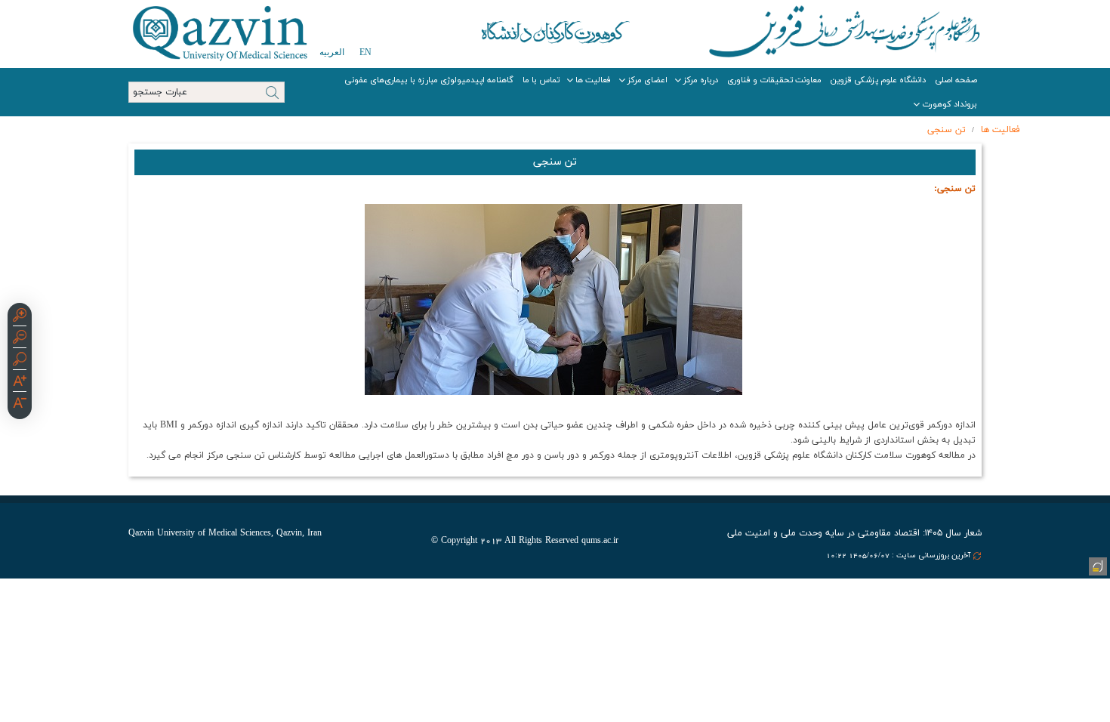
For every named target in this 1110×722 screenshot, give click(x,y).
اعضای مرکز (647, 80)
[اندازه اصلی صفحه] (19, 361)
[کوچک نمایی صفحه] (19, 339)
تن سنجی (946, 130)
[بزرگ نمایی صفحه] (19, 317)
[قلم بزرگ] (19, 383)
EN (365, 52)
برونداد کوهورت (949, 104)
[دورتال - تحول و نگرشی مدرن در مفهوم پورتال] (1096, 564)
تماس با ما (541, 80)
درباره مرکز (700, 80)
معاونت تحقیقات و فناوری (774, 80)
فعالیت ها (593, 80)
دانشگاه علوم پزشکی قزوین (878, 80)
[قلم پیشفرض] (19, 405)
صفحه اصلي (956, 80)
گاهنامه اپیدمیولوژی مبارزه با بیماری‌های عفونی (428, 80)
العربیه (331, 52)
